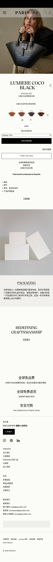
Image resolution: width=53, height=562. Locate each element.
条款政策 (32, 539)
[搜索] (45, 12)
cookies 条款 (23, 539)
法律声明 (6, 539)
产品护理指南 (9, 191)
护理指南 (6, 480)
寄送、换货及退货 (11, 188)
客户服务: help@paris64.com (15, 507)
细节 (5, 185)
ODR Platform (8, 543)
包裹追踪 (6, 487)
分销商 (5, 463)
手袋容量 (26, 199)
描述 (5, 182)
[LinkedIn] (18, 440)
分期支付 (6, 490)
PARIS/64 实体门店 (10, 460)
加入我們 (6, 467)
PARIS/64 (12, 551)
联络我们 (6, 503)
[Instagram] (4, 440)
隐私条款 (14, 539)
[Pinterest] (11, 440)
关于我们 (6, 453)
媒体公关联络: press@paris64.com (17, 514)
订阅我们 (8, 432)
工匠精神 (6, 456)
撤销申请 (40, 539)
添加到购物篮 (26, 141)
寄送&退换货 (8, 483)
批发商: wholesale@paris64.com (16, 510)
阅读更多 (26, 339)
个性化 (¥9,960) (26, 156)
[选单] (4, 12)
